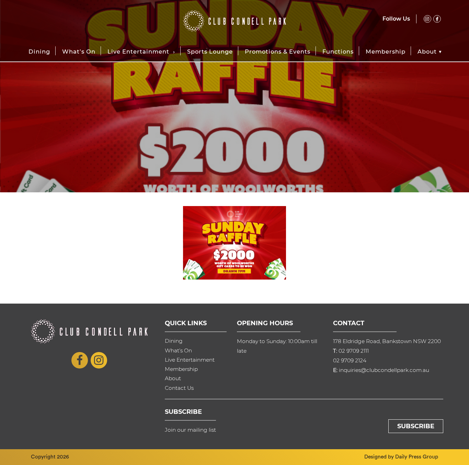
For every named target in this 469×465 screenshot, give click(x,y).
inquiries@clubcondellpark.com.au (384, 370)
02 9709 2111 (354, 351)
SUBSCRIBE (415, 426)
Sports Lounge (210, 51)
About (427, 51)
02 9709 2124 (349, 360)
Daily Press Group (416, 457)
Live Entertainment (138, 51)
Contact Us (179, 388)
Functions (338, 51)
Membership (385, 51)
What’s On (78, 51)
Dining (39, 51)
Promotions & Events (277, 51)
